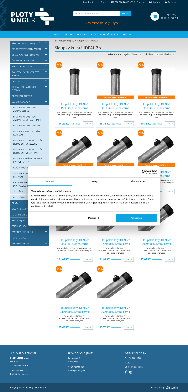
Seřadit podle (114, 54)
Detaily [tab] (94, 181)
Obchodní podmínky (134, 366)
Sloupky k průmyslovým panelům (26, 133)
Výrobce (148, 54)
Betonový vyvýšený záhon (26, 49)
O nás (127, 363)
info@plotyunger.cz (20, 374)
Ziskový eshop (157, 387)
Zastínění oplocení (22, 232)
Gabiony (16, 81)
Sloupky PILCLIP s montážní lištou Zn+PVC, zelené (28, 142)
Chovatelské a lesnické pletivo (25, 89)
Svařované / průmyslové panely (25, 74)
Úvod (57, 34)
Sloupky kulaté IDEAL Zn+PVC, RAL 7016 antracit (27, 118)
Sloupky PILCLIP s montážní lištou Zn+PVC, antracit (28, 151)
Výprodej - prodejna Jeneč (26, 43)
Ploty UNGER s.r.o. (37, 387)
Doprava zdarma (86, 34)
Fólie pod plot (20, 237)
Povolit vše (136, 218)
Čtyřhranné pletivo (23, 60)
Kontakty (128, 34)
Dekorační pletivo (22, 96)
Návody (68, 34)
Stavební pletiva (21, 243)
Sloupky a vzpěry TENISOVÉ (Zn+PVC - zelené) (27, 160)
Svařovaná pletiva (22, 66)
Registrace (173, 2)
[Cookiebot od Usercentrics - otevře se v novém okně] (144, 172)
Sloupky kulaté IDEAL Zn (26, 125)
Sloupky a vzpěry (21, 101)
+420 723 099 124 (76, 366)
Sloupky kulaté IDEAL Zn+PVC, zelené (24, 109)
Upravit (92, 218)
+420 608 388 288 (19, 370)
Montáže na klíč (109, 34)
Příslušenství (19, 226)
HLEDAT (125, 13)
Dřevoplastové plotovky (25, 54)
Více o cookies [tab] (138, 181)
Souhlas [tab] (50, 181)
